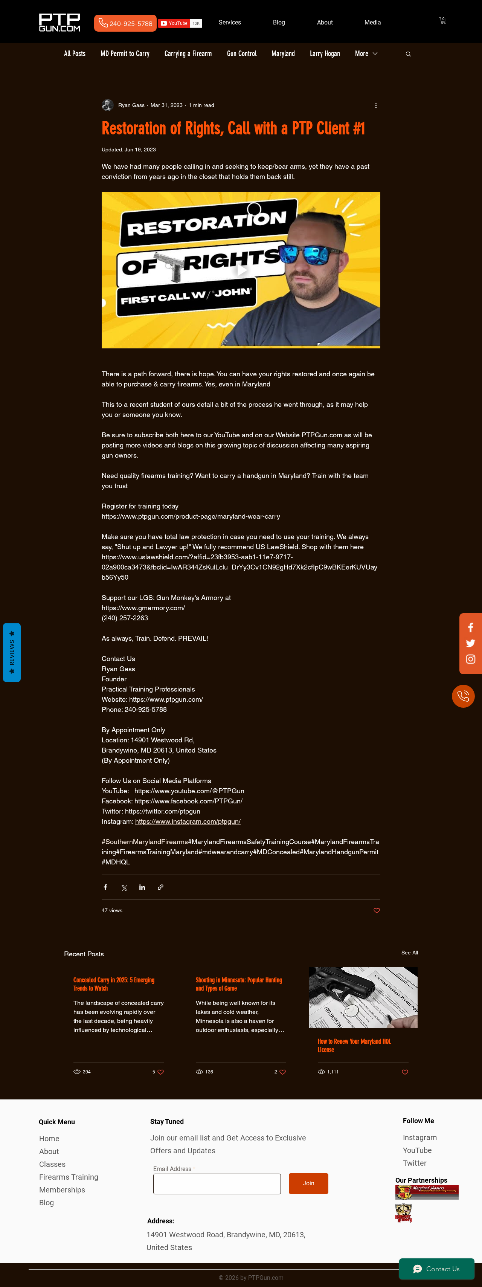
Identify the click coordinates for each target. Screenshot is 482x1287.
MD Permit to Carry (125, 53)
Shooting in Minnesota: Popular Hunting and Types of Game (239, 984)
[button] (443, 20)
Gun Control (241, 53)
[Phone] (103, 22)
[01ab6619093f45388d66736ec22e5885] (470, 643)
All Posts (74, 53)
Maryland (283, 53)
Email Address (172, 1169)
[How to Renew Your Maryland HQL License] (363, 997)
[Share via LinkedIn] (142, 887)
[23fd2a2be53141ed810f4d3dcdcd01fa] (470, 627)
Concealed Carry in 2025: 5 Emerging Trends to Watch (113, 984)
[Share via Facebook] (105, 887)
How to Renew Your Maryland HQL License (354, 1045)
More (361, 53)
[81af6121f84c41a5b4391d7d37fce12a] (470, 659)
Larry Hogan (325, 53)
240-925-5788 (131, 23)
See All (409, 953)
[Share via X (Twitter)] (123, 887)
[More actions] (375, 105)
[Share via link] (160, 887)
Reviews (12, 652)
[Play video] (241, 270)
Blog (46, 1202)
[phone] (463, 696)
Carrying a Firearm (188, 53)
